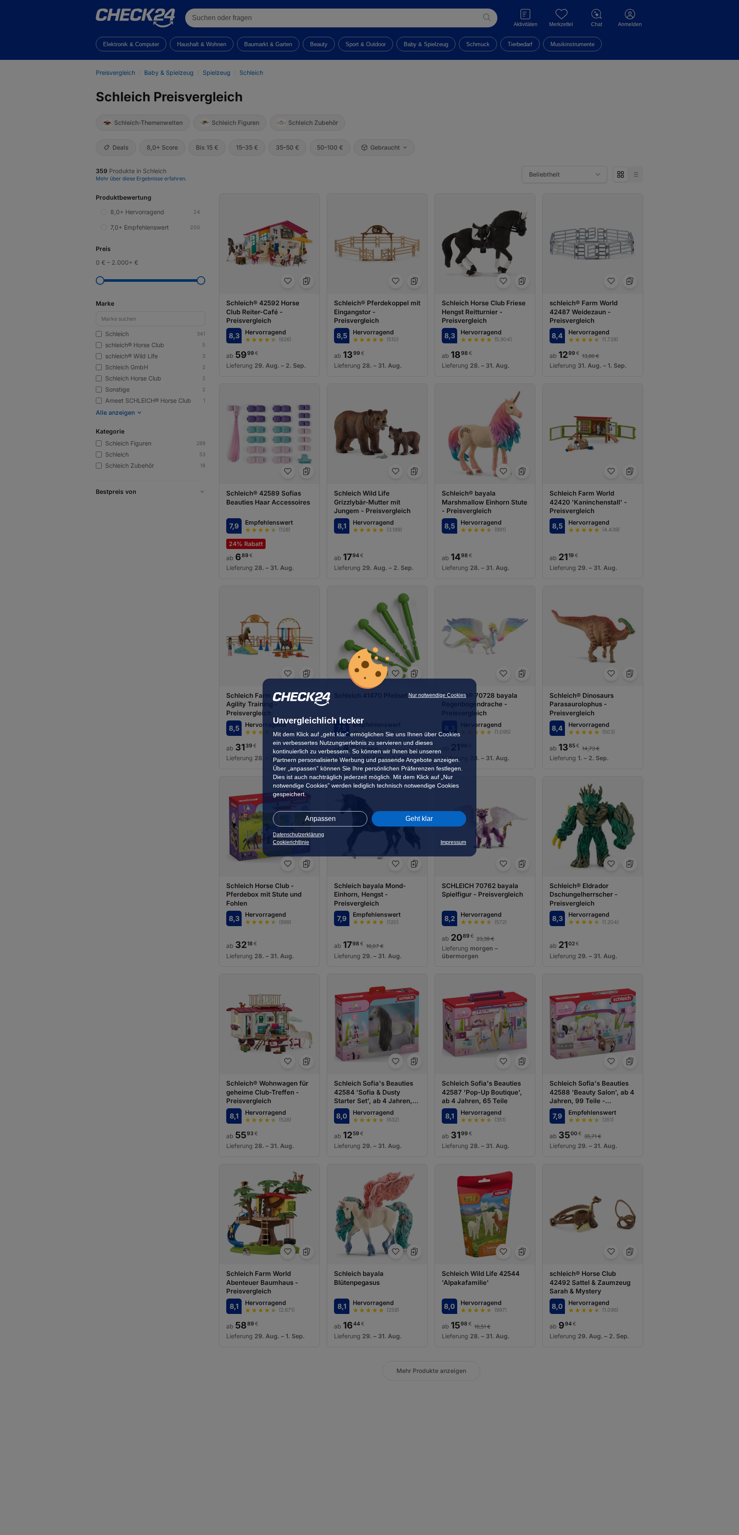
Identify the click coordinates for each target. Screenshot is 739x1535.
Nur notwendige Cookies (437, 695)
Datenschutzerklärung (298, 835)
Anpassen (320, 818)
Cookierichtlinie (291, 842)
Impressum (453, 842)
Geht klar (419, 818)
